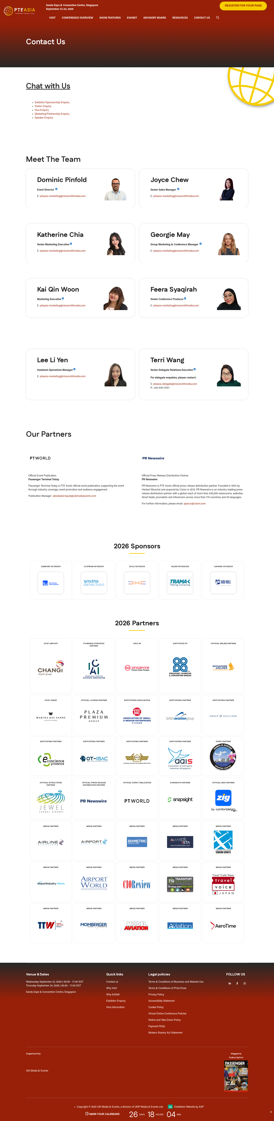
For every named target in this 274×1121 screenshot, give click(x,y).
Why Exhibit (113, 994)
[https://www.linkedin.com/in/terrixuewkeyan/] (194, 370)
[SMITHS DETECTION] (94, 584)
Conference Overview (77, 18)
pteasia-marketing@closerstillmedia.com (63, 196)
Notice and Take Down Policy (164, 1020)
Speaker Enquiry (44, 118)
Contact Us (202, 18)
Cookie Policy (156, 1007)
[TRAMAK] (180, 584)
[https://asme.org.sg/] (137, 730)
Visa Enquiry (42, 110)
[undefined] (93, 938)
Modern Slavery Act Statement (165, 1033)
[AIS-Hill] (223, 584)
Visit (52, 18)
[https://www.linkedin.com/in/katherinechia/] (70, 244)
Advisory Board (154, 18)
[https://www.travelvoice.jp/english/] (223, 898)
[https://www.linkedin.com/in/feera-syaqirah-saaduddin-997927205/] (185, 299)
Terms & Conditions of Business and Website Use (175, 982)
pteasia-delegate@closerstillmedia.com (175, 384)
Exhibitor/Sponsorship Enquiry (52, 102)
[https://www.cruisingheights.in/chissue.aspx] (223, 856)
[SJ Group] (50, 584)
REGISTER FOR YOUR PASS (243, 5)
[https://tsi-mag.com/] (180, 898)
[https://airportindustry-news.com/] (50, 897)
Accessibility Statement (161, 1001)
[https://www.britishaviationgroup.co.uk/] (180, 730)
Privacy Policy (156, 994)
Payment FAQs (156, 1026)
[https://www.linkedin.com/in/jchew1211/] (178, 190)
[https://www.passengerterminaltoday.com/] (137, 815)
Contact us (112, 982)
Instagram (244, 983)
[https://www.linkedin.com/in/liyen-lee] (74, 370)
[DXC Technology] (137, 584)
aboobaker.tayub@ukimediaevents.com (74, 496)
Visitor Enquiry (43, 106)
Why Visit (111, 988)
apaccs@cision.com (195, 504)
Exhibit (132, 18)
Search (217, 17)
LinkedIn (229, 983)
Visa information (115, 1007)
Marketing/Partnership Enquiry (52, 114)
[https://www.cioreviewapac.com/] (137, 898)
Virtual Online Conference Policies (167, 1014)
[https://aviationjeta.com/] (180, 856)
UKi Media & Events (37, 1071)
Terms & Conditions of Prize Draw (167, 988)
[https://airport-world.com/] (93, 897)
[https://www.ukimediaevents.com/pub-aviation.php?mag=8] (236, 1076)
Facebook (237, 983)
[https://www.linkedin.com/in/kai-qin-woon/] (62, 299)
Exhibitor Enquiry (116, 1001)
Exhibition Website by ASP (189, 1107)
